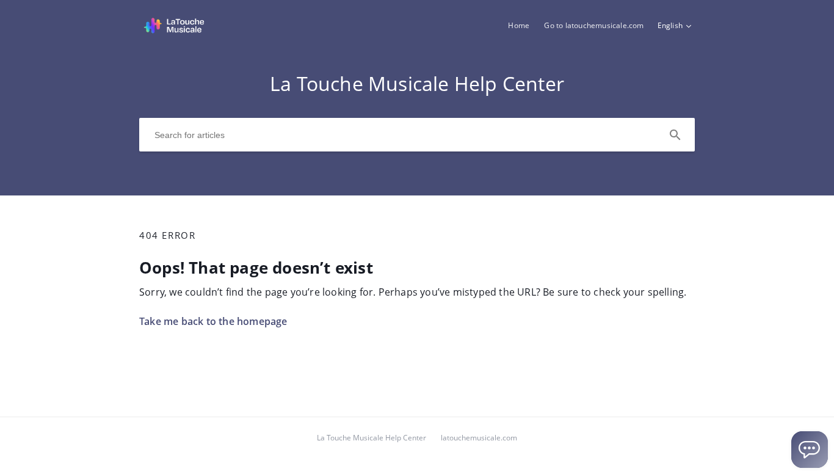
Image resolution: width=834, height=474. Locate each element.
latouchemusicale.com (479, 437)
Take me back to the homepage (213, 321)
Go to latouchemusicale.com (594, 25)
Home (518, 25)
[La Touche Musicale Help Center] (174, 31)
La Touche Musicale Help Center (371, 437)
